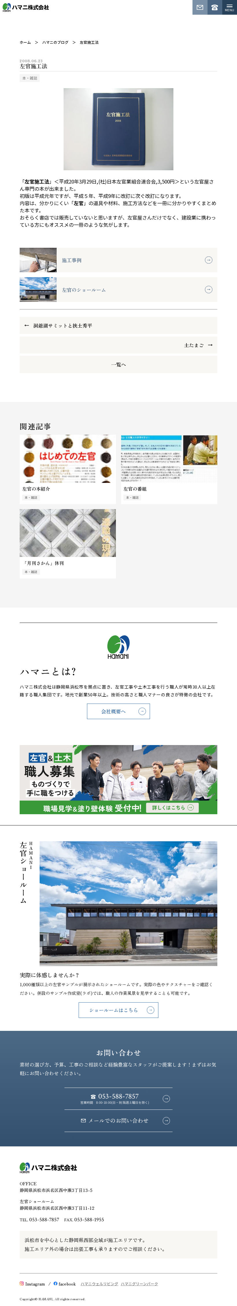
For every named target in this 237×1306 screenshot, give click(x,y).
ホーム (25, 42)
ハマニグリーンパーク (139, 1283)
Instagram (35, 1284)
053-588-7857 (44, 1219)
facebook (67, 1284)
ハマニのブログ (55, 42)
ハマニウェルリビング (99, 1283)
